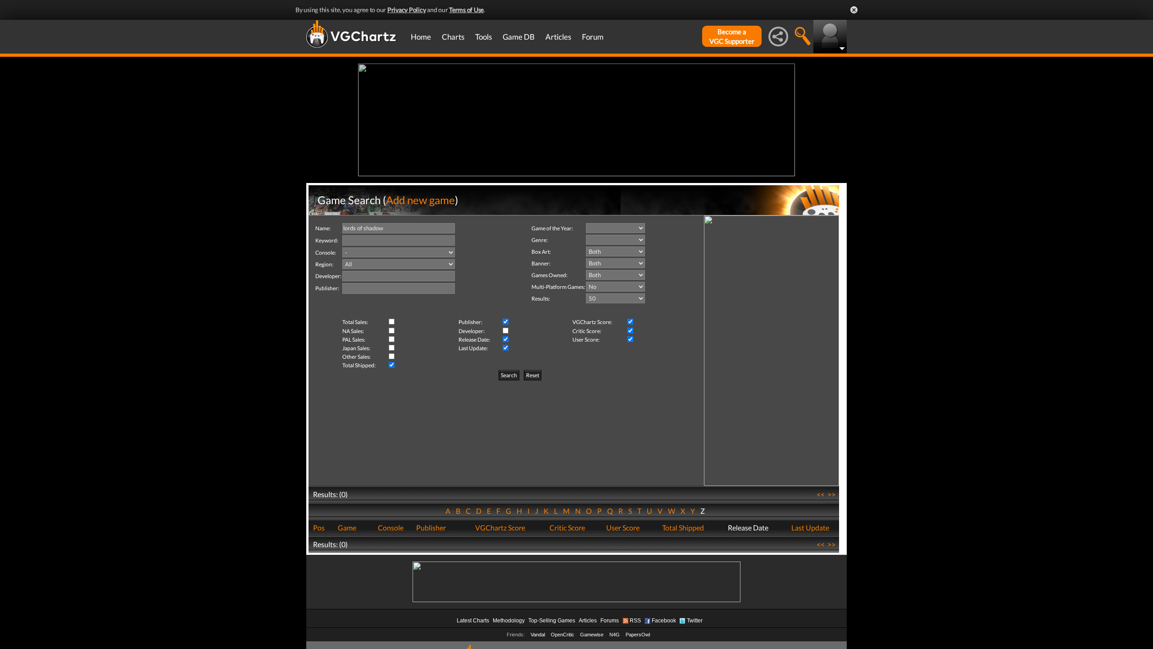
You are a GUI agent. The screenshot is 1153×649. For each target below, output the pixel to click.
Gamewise (592, 634)
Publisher (431, 527)
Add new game (420, 199)
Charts (453, 36)
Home (421, 36)
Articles (558, 36)
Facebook (664, 620)
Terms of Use (466, 10)
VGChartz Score (500, 527)
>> (831, 494)
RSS (635, 620)
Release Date (748, 527)
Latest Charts (473, 620)
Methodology (509, 620)
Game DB (519, 36)
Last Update (810, 527)
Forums (609, 620)
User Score (623, 527)
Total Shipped (683, 527)
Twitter (695, 620)
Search (509, 375)
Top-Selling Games (551, 620)
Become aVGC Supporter (731, 36)
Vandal (538, 634)
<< (820, 494)
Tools (483, 36)
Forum (593, 36)
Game (347, 527)
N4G (614, 634)
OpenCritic (562, 634)
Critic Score (567, 527)
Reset (532, 375)
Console (391, 527)
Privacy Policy (406, 10)
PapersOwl (638, 634)
